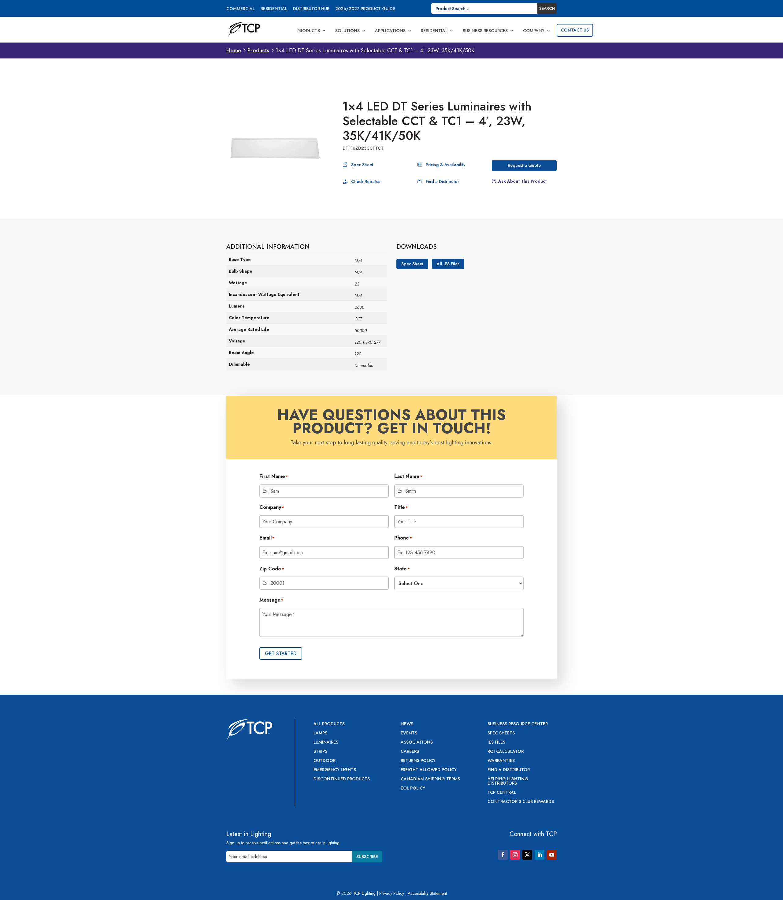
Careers (410, 751)
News (407, 724)
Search (547, 8)
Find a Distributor (442, 181)
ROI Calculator (506, 751)
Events (409, 733)
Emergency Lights (335, 770)
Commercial (240, 9)
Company (533, 31)
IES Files (496, 742)
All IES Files (448, 264)
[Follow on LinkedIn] (539, 855)
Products (308, 31)
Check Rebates (365, 181)
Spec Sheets (501, 733)
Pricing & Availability (446, 165)
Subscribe (367, 856)
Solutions (347, 31)
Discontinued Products (342, 779)
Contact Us (575, 30)
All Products (329, 724)
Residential (274, 9)
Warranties (501, 761)
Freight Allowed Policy (429, 770)
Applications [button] (390, 31)
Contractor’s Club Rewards (521, 802)
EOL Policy (413, 788)
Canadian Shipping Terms (430, 779)
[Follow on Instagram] (515, 855)
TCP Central (502, 792)
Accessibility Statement (427, 893)
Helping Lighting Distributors (508, 781)
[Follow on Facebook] (503, 855)
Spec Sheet (362, 165)
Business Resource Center (518, 724)
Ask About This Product (522, 181)
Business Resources (485, 31)
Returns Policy (418, 761)
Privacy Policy (391, 893)
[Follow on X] (527, 855)
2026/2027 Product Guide (365, 9)
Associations (417, 742)
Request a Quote (524, 165)
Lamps (320, 733)
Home (233, 50)
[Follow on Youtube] (552, 855)
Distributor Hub (311, 9)
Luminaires (326, 742)
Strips (320, 751)
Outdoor (325, 761)
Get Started (281, 653)
